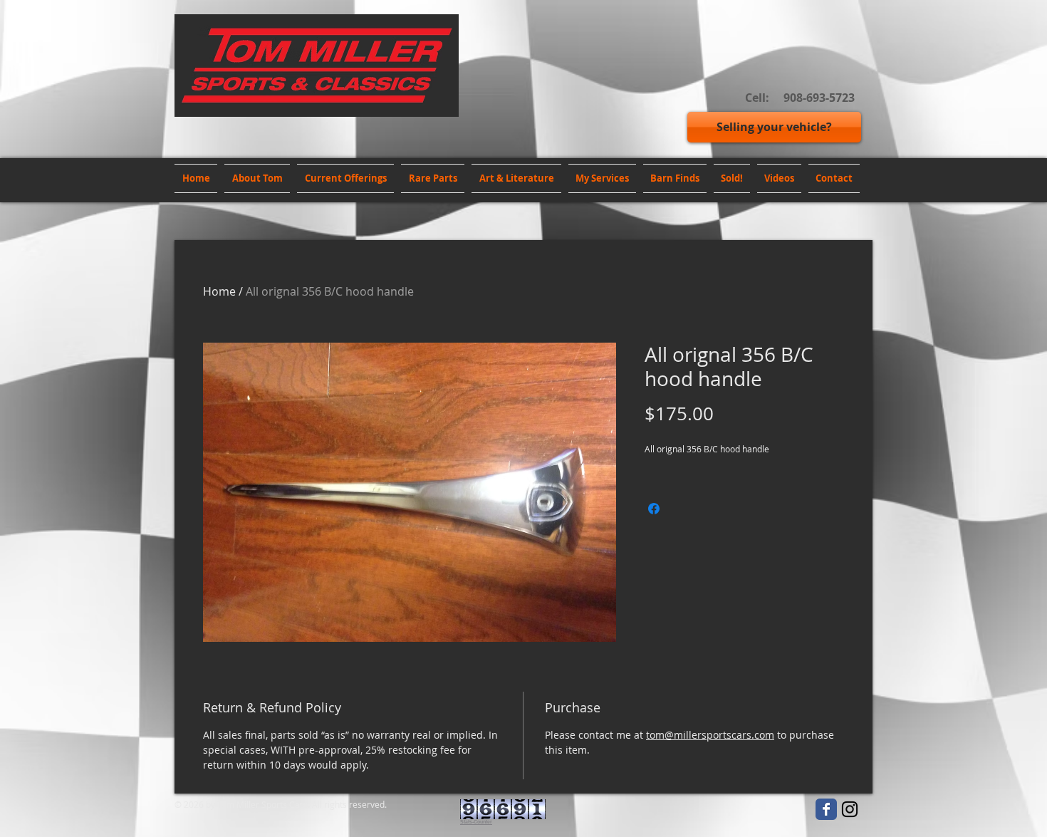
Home (219, 291)
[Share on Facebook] (653, 508)
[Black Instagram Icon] (849, 809)
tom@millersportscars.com (710, 735)
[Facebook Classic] (826, 809)
